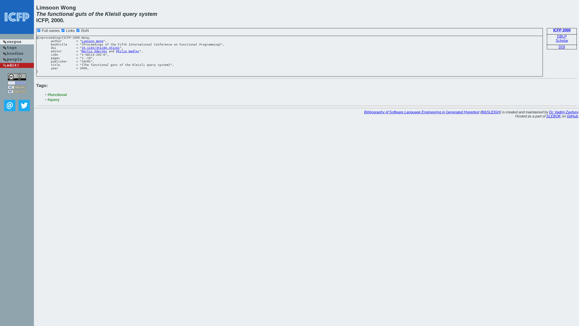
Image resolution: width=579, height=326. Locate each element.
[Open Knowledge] (17, 83)
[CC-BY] (17, 79)
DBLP (562, 36)
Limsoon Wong (92, 41)
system (148, 14)
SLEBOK (553, 116)
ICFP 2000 (562, 30)
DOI (562, 47)
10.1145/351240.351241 (101, 48)
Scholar (562, 41)
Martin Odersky (94, 51)
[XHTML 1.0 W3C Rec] (17, 88)
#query (53, 100)
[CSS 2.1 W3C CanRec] (17, 96)
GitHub (572, 116)
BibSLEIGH (490, 112)
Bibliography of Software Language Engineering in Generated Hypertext (421, 112)
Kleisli (113, 14)
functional (60, 14)
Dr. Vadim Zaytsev (563, 112)
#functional (57, 95)
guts (81, 14)
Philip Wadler (128, 51)
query (130, 14)
